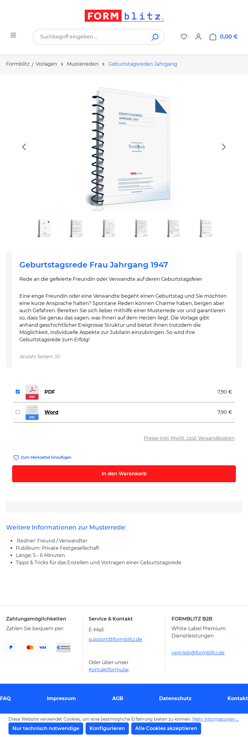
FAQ (5, 698)
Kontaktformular (109, 670)
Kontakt (237, 698)
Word (51, 412)
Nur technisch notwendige (45, 728)
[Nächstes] (223, 146)
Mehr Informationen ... (215, 719)
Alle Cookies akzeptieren (166, 728)
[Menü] (13, 35)
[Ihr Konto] (198, 37)
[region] (124, 160)
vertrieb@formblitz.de (198, 653)
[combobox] (89, 37)
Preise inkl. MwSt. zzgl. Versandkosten (189, 438)
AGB (117, 698)
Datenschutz (175, 698)
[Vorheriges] (23, 146)
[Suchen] (155, 37)
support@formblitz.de (115, 639)
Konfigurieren (107, 728)
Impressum (61, 698)
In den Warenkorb (124, 474)
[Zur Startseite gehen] (124, 16)
